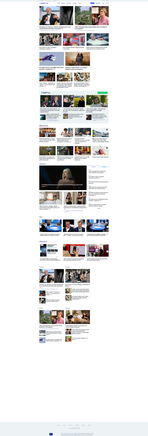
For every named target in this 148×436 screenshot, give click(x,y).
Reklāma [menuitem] (107, 0)
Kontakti (64, 425)
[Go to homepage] (40, 3)
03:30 (90, 185)
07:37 (90, 175)
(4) (54, 69)
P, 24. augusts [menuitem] (41, 0)
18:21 (89, 197)
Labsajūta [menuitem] (75, 3)
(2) (45, 86)
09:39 (90, 169)
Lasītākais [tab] (104, 166)
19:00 (90, 191)
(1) (51, 48)
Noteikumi (70, 425)
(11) (49, 209)
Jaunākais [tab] (93, 166)
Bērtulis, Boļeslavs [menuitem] (48, 0)
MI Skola (89, 425)
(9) (62, 28)
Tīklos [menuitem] (79, 3)
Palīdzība (83, 425)
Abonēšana (77, 425)
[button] (108, 3)
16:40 (90, 203)
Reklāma (58, 425)
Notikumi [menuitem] (63, 3)
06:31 (90, 180)
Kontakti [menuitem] (103, 0)
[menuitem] (92, 3)
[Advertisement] (74, 363)
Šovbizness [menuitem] (69, 3)
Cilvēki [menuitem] (58, 3)
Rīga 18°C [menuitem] (54, 0)
